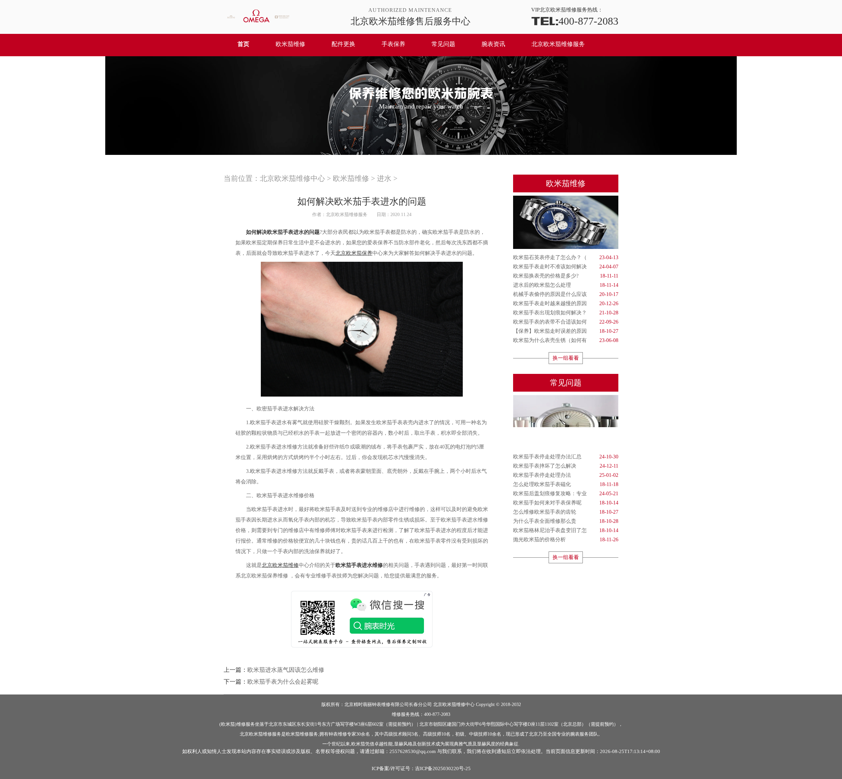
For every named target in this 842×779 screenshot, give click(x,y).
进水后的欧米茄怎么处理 (565, 285)
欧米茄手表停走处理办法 (565, 475)
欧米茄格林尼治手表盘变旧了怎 (565, 530)
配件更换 (343, 44)
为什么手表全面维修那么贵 (565, 521)
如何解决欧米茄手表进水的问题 (283, 232)
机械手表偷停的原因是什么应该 (565, 294)
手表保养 (393, 44)
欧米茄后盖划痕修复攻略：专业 (565, 493)
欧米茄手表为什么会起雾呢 (282, 681)
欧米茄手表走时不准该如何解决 (565, 266)
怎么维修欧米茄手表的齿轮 (565, 512)
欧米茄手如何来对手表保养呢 (565, 502)
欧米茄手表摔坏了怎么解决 (565, 466)
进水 (384, 178)
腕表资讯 (493, 44)
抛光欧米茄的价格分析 (565, 539)
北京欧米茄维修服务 (558, 44)
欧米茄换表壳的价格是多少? (565, 276)
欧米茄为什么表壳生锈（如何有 (565, 340)
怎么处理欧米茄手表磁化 (565, 484)
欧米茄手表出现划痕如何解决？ (565, 312)
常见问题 (443, 44)
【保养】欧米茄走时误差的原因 (565, 331)
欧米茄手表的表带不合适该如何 (565, 322)
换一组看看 (566, 358)
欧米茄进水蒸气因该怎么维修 (285, 670)
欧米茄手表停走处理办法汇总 (565, 456)
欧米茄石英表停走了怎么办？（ (565, 257)
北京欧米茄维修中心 (292, 178)
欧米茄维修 (290, 44)
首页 (243, 44)
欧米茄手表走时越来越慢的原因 (565, 303)
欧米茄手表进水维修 (359, 565)
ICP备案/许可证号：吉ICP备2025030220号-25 (421, 768)
